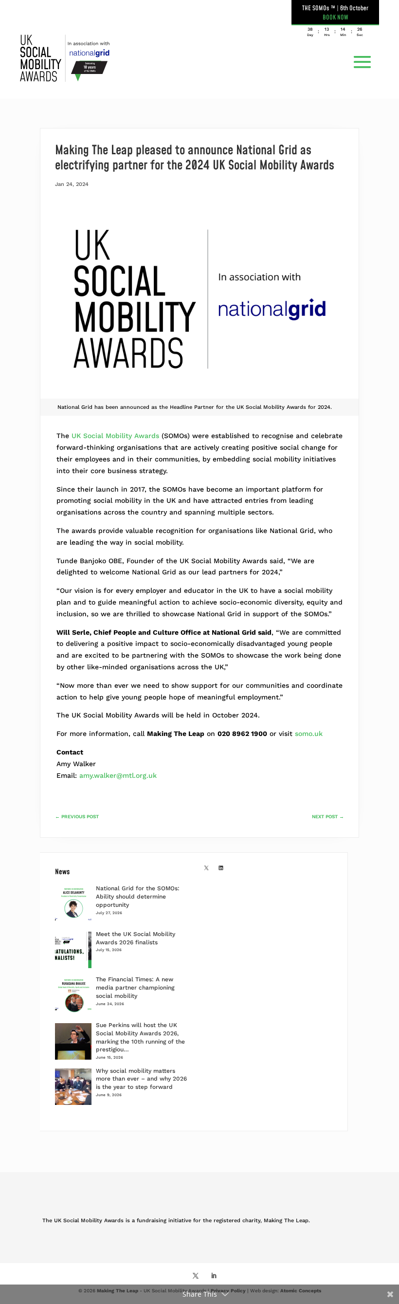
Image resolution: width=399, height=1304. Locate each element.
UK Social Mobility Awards (115, 436)
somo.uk (309, 733)
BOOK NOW (335, 17)
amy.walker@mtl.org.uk (118, 775)
